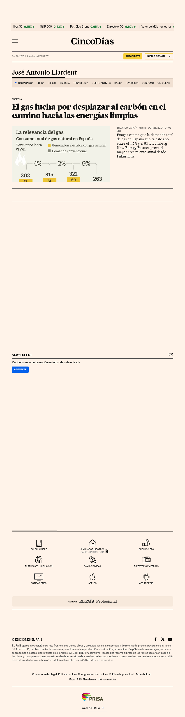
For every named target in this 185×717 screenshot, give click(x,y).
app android (146, 583)
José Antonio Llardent (44, 72)
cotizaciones (38, 583)
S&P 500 (46, 26)
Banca (118, 83)
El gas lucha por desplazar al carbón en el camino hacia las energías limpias (89, 111)
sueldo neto (146, 549)
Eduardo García (127, 127)
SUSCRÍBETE (132, 56)
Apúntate (20, 369)
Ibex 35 (17, 26)
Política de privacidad (121, 674)
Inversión (132, 83)
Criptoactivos (101, 83)
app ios (92, 583)
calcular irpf (39, 549)
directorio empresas (146, 566)
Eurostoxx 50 (115, 26)
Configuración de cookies (93, 674)
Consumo (148, 83)
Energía (65, 83)
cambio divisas (92, 566)
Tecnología (80, 83)
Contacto (37, 674)
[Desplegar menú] (15, 41)
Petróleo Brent (79, 26)
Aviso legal (50, 674)
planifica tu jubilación (39, 566)
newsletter (22, 355)
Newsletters (89, 679)
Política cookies (67, 674)
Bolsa (40, 83)
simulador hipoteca (92, 549)
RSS (79, 679)
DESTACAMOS (25, 83)
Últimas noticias (107, 679)
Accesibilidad (143, 674)
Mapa (72, 679)
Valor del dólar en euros (156, 26)
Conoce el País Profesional (92, 601)
